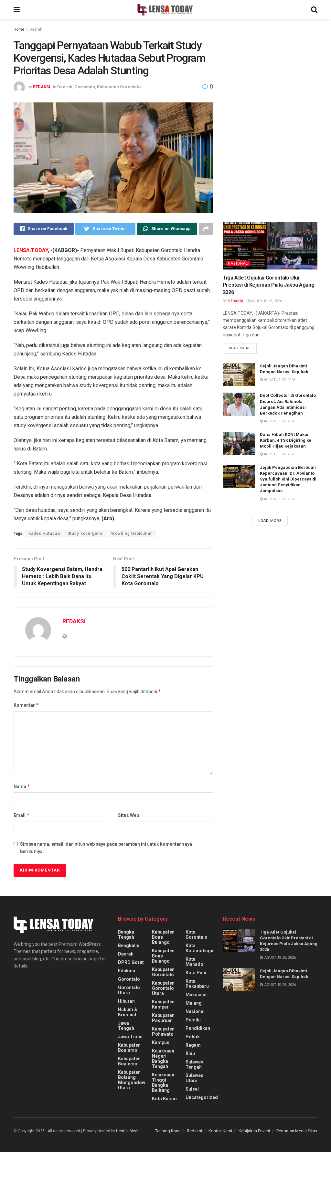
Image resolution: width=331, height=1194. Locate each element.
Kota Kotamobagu (199, 948)
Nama (22, 786)
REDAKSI (41, 86)
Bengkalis (128, 945)
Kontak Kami (220, 1130)
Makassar (196, 994)
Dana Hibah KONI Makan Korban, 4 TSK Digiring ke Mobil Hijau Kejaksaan (285, 440)
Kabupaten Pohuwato (163, 1031)
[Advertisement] (271, 85)
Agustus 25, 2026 (279, 380)
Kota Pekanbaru (197, 983)
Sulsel (192, 1089)
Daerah (35, 29)
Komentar (26, 705)
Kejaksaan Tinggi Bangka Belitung (163, 1082)
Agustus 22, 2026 (279, 421)
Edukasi (126, 970)
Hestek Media (128, 1131)
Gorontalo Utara (129, 990)
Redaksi (194, 1130)
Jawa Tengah (126, 1025)
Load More (270, 521)
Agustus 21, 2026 (279, 454)
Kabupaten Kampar (163, 1004)
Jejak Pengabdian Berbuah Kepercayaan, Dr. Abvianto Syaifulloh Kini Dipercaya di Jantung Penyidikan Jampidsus (288, 479)
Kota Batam (164, 1098)
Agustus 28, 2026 (266, 301)
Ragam (193, 1045)
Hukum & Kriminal (127, 1012)
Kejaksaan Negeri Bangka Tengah (163, 1058)
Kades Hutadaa (44, 533)
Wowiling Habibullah (132, 533)
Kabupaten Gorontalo (119, 86)
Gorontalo (84, 86)
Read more (240, 348)
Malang (194, 1003)
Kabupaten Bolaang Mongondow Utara (131, 1080)
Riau (190, 1053)
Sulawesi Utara (195, 1078)
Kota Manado (194, 961)
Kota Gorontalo (197, 934)
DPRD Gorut (131, 962)
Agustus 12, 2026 (279, 499)
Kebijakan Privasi (254, 1130)
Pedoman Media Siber (296, 1130)
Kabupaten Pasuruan (163, 1018)
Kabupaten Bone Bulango (163, 937)
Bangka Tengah (126, 934)
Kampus (160, 1042)
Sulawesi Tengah (195, 1064)
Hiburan (126, 1001)
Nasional (238, 263)
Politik (193, 1036)
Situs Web (128, 815)
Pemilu (193, 1019)
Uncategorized (202, 1097)
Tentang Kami (167, 1130)
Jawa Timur (130, 1036)
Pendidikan (198, 1028)
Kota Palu (196, 972)
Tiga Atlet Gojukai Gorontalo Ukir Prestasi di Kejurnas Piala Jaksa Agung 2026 (269, 285)
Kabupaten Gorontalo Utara (163, 988)
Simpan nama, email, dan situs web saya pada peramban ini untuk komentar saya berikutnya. (106, 847)
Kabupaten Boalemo (129, 1047)
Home (19, 29)
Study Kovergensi (86, 533)
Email (22, 815)
